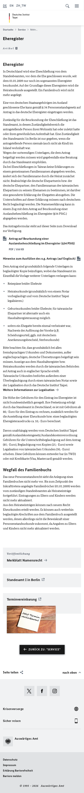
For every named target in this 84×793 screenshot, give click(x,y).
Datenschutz (10, 759)
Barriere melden (12, 776)
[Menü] (76, 6)
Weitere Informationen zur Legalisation (29, 390)
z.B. (57, 330)
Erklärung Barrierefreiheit (18, 770)
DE (5, 5)
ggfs (33, 335)
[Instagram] (56, 691)
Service (22, 29)
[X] (30, 691)
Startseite (8, 29)
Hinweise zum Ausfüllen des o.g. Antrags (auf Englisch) (39, 258)
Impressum (9, 765)
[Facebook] (43, 691)
